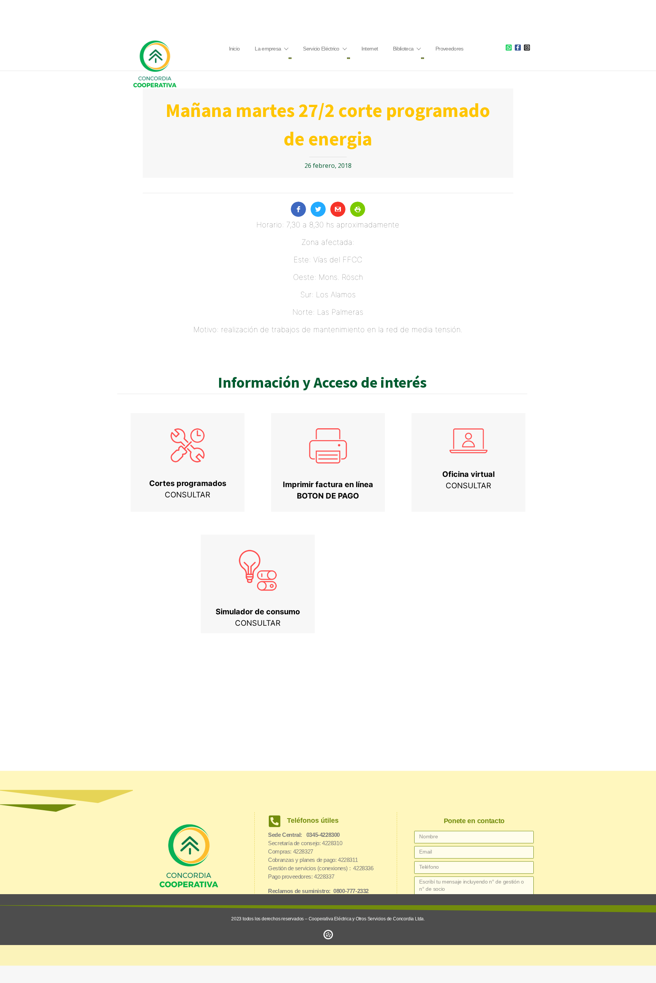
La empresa (268, 49)
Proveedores (449, 49)
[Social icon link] (509, 47)
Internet (369, 49)
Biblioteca (403, 49)
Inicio (234, 49)
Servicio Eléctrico (321, 49)
